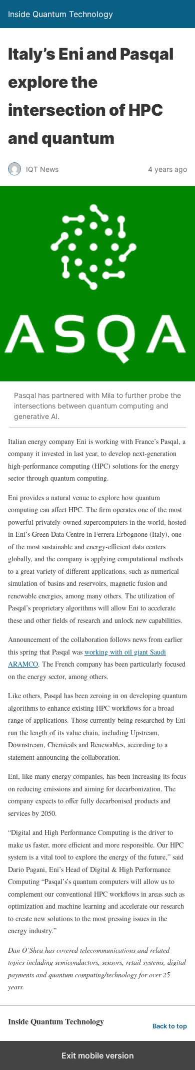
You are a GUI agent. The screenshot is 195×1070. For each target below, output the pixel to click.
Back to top (169, 1026)
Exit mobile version (98, 1055)
